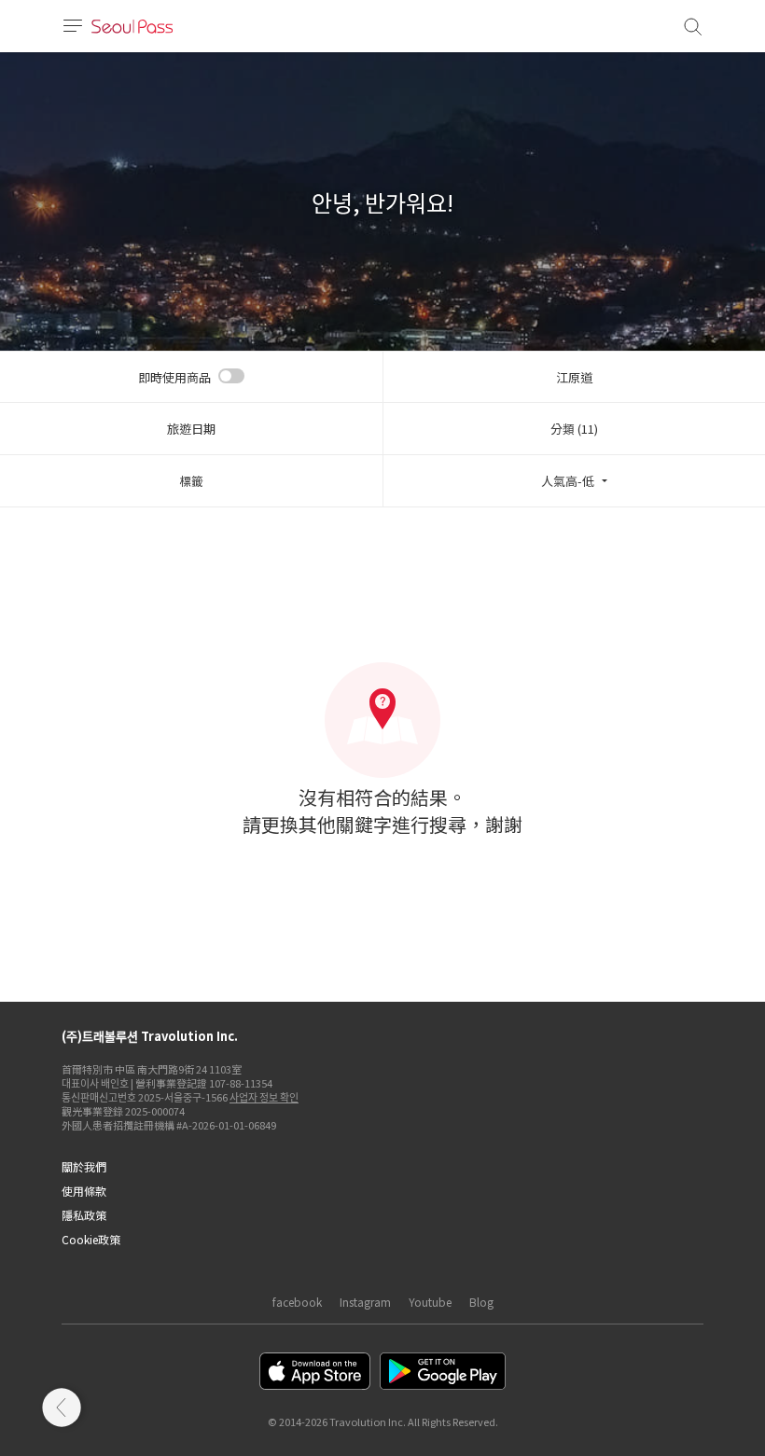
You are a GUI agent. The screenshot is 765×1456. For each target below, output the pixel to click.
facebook (297, 1302)
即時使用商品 (174, 377)
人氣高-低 (567, 481)
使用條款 (84, 1191)
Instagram (365, 1302)
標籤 (191, 481)
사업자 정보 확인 (264, 1096)
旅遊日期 (191, 428)
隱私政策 (84, 1215)
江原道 (574, 377)
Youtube (430, 1302)
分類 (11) (574, 428)
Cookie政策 (91, 1239)
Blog (481, 1302)
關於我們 (84, 1166)
